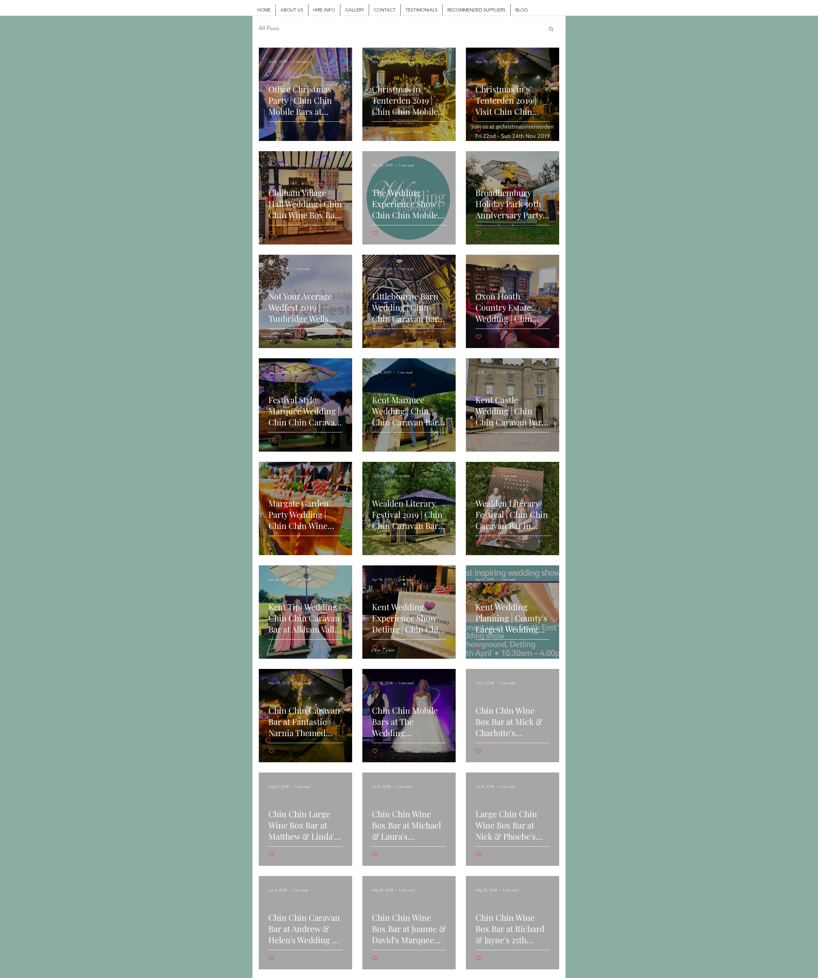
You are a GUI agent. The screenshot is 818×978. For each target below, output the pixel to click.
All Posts (269, 28)
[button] (551, 29)
